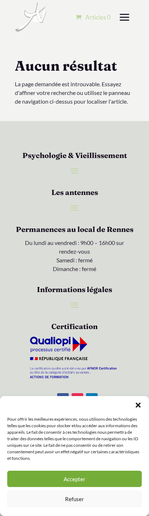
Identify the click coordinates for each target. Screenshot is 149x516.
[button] (138, 405)
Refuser (74, 499)
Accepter (74, 479)
